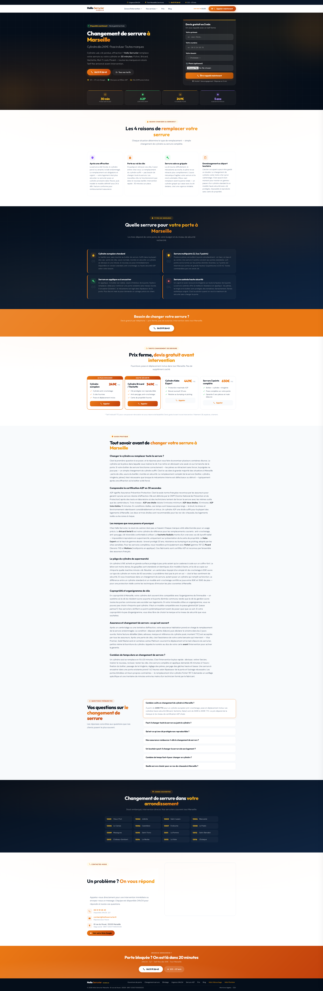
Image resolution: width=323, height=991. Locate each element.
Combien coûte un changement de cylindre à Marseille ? (170, 703)
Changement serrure (152, 982)
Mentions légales (225, 988)
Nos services (151, 9)
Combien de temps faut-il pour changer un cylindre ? (169, 757)
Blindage (165, 982)
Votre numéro (191, 43)
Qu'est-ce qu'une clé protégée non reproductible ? (167, 731)
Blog (170, 9)
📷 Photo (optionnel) (194, 63)
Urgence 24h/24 (177, 982)
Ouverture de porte (135, 982)
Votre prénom (191, 32)
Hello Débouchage (215, 982)
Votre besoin (191, 53)
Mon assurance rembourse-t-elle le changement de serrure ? (172, 740)
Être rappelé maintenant (211, 75)
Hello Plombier (230, 982)
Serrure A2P (190, 982)
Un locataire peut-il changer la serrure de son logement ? (171, 749)
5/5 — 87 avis (175, 969)
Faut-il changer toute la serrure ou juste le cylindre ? (168, 723)
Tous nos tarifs (124, 72)
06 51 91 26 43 (175, 2)
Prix (162, 9)
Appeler (106, 404)
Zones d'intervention (132, 9)
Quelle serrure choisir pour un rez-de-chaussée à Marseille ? (172, 766)
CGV (234, 988)
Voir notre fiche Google (102, 933)
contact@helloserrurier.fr (105, 917)
